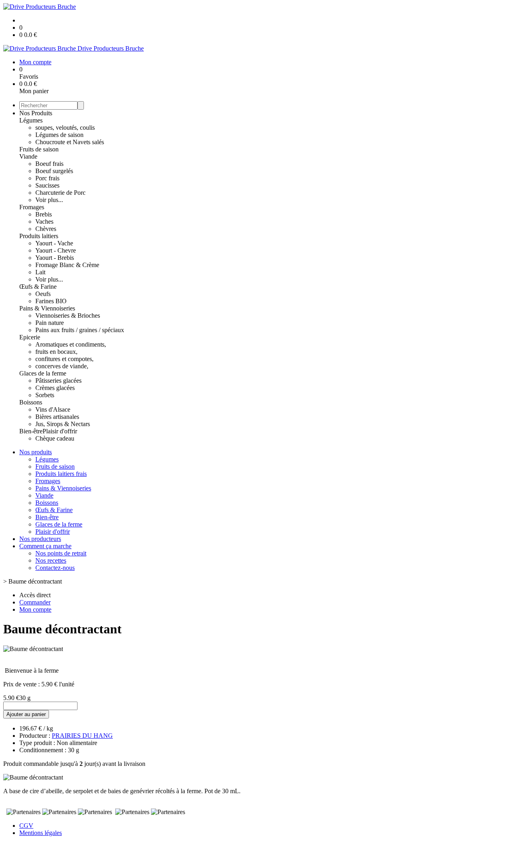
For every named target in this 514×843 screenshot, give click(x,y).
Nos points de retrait (60, 553)
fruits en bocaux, (56, 351)
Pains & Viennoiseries (47, 308)
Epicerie (29, 337)
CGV (26, 825)
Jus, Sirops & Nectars (62, 423)
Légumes (31, 120)
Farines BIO (51, 301)
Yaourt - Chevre (55, 250)
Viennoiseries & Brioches (67, 315)
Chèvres (45, 228)
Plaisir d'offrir (60, 431)
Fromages (31, 207)
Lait (40, 272)
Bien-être (31, 431)
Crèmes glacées (55, 387)
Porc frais (47, 178)
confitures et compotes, (64, 358)
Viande (28, 156)
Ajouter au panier (26, 714)
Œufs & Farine (38, 286)
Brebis (43, 214)
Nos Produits (35, 113)
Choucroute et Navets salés (69, 142)
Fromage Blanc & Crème (67, 264)
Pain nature (49, 322)
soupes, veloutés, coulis (65, 127)
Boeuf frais (49, 163)
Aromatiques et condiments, (70, 344)
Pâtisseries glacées (58, 380)
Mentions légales (40, 832)
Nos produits (35, 452)
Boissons (30, 402)
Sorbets (44, 395)
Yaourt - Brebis (54, 257)
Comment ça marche (45, 546)
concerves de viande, (61, 366)
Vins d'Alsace (52, 409)
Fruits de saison (39, 149)
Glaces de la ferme (42, 373)
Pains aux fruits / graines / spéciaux (79, 330)
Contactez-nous (55, 567)
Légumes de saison (59, 134)
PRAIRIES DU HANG (82, 735)
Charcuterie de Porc (60, 192)
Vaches (44, 221)
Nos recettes (50, 560)
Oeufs (43, 293)
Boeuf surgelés (54, 170)
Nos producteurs (40, 538)
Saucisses (47, 185)
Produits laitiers (38, 236)
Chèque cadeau (54, 438)
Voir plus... (49, 199)
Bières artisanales (57, 416)
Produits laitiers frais (61, 473)
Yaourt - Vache (54, 243)
